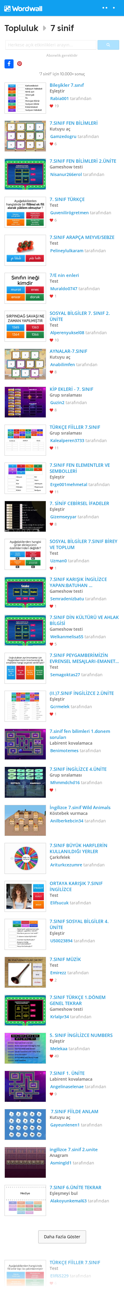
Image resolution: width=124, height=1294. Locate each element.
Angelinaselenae (67, 1086)
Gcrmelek (60, 706)
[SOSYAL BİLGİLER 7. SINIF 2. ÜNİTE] (25, 325)
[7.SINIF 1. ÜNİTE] (25, 1085)
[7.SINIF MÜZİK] (25, 971)
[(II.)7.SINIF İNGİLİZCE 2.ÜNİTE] (25, 705)
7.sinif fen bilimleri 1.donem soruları (80, 734)
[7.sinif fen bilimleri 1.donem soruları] (25, 743)
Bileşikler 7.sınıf (67, 85)
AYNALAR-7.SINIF (68, 351)
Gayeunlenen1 (65, 1125)
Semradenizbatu (67, 598)
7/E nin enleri (64, 275)
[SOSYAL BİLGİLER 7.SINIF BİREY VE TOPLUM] (25, 553)
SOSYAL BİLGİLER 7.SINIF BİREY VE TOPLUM (84, 544)
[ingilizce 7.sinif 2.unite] (25, 1161)
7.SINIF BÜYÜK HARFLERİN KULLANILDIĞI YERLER (79, 848)
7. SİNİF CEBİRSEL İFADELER (79, 503)
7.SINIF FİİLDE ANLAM (75, 1111)
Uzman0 (58, 561)
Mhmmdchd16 (65, 782)
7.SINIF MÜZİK (65, 959)
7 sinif (62, 27)
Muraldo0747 (63, 288)
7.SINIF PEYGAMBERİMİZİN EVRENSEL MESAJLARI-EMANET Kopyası (83, 658)
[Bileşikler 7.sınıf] (25, 97)
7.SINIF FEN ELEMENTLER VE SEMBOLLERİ (80, 468)
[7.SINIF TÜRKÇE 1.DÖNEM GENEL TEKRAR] (25, 1009)
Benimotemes (64, 750)
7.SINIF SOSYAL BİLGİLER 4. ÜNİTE (80, 924)
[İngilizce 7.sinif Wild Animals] (25, 819)
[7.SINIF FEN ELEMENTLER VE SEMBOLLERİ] (25, 477)
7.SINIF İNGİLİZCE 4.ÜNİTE (78, 769)
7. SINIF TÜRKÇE (68, 199)
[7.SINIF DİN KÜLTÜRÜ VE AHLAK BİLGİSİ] (25, 629)
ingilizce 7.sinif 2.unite (74, 1149)
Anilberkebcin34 (66, 821)
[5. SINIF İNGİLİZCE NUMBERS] (25, 1047)
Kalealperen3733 (67, 440)
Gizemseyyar (63, 517)
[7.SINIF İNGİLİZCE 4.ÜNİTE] (25, 781)
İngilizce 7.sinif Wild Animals (80, 807)
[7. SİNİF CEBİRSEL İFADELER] (25, 515)
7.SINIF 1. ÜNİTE (67, 1073)
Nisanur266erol (66, 174)
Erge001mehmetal (68, 484)
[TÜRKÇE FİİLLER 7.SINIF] (25, 439)
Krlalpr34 (59, 1016)
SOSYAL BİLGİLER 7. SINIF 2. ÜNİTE (80, 316)
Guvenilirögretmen (69, 212)
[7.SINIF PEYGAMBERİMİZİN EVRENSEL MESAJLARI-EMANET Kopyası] (25, 667)
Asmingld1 (61, 1163)
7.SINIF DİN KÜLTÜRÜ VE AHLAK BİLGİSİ (84, 620)
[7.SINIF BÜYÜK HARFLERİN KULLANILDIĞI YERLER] (25, 857)
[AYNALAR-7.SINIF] (25, 363)
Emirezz (58, 972)
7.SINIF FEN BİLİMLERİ (74, 123)
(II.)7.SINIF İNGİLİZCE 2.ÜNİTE (82, 693)
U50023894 (61, 941)
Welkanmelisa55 (66, 636)
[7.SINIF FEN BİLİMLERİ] (25, 135)
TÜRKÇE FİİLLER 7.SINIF (75, 427)
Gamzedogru (63, 136)
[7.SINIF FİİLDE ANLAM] (25, 1123)
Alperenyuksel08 (67, 332)
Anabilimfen (62, 364)
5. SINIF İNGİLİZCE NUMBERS (81, 1035)
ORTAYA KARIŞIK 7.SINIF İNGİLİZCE (77, 886)
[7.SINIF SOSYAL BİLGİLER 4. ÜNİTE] (25, 933)
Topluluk (22, 27)
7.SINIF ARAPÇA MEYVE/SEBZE (82, 237)
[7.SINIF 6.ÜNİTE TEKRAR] (25, 1199)
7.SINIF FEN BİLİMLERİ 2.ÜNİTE (83, 161)
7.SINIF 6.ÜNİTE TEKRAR (75, 1187)
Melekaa (58, 1048)
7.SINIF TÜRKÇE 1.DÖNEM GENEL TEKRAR (78, 1000)
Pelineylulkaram (66, 250)
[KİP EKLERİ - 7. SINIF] (25, 401)
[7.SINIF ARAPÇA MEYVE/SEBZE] (25, 249)
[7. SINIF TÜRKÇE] (25, 211)
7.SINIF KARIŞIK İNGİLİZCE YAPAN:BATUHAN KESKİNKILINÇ (79, 582)
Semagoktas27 (65, 674)
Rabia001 (59, 98)
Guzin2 (57, 402)
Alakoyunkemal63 (68, 1201)
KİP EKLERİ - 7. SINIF (71, 389)
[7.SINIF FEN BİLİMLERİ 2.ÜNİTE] (25, 173)
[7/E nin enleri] (25, 287)
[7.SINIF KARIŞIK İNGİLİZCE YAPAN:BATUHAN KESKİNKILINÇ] (25, 591)
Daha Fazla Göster (62, 1236)
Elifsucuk (59, 903)
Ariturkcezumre (66, 865)
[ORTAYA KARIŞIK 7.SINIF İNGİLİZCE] (25, 895)
